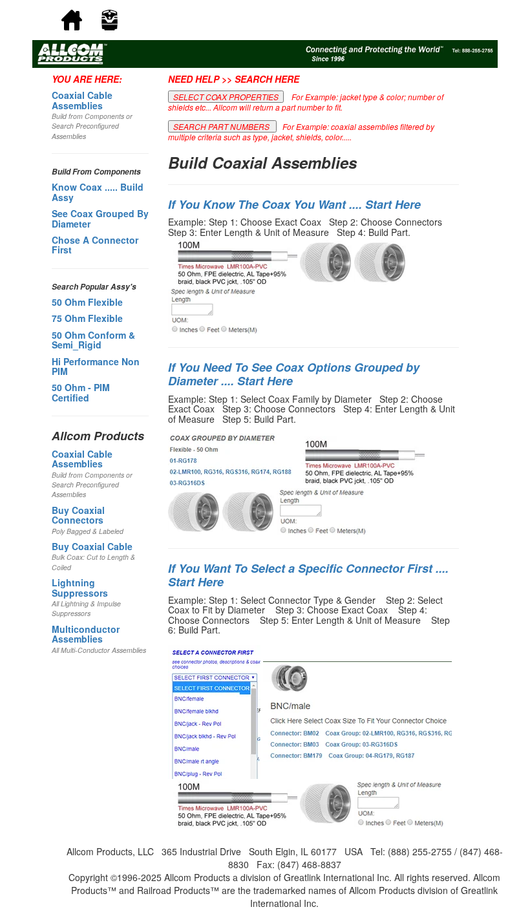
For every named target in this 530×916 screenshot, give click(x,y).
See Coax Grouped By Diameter (100, 218)
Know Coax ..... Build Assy (97, 191)
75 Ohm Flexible (87, 318)
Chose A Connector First (95, 244)
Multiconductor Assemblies (86, 634)
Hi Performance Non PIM (96, 366)
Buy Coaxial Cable (92, 546)
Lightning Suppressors (80, 587)
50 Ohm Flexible (87, 301)
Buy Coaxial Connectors (78, 515)
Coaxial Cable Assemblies (82, 100)
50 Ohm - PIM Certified (81, 392)
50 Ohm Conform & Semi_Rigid (93, 339)
